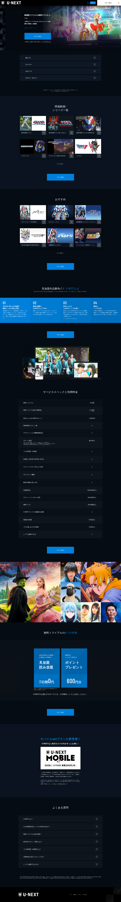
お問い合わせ (85, 894)
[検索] (88, 2)
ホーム (71, 894)
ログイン (93, 2)
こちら (49, 41)
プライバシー (79, 894)
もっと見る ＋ (60, 164)
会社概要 (74, 894)
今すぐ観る (108, 3)
